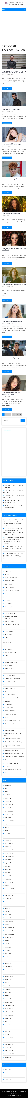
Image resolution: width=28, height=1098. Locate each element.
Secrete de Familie (10, 724)
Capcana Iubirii (9, 594)
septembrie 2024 (9, 859)
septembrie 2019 (9, 1054)
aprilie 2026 (8, 798)
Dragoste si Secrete (10, 607)
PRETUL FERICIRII (10, 711)
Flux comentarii (9, 1076)
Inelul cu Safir (8, 659)
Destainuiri (8, 600)
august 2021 (8, 979)
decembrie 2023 (9, 889)
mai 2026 (7, 795)
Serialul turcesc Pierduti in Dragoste (14, 742)
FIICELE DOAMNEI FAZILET (12, 625)
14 (13, 414)
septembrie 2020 (9, 1015)
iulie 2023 (7, 905)
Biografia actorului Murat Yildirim (11, 109)
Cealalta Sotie (8, 597)
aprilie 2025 (8, 837)
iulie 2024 (7, 866)
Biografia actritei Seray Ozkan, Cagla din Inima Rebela (14, 249)
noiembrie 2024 (9, 853)
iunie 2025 (7, 830)
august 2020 (8, 1018)
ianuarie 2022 (8, 963)
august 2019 (8, 1057)
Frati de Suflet (8, 634)
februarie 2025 (9, 843)
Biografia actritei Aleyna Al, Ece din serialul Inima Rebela (12, 393)
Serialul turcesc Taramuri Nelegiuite (14, 756)
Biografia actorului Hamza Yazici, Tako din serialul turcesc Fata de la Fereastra (14, 72)
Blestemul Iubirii (9, 584)
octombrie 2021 (9, 973)
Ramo (6, 717)
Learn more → (7, 88)
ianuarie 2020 (8, 1041)
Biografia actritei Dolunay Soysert (12, 321)
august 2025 (8, 824)
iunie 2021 (7, 986)
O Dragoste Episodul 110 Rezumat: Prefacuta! (12, 541)
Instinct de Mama (9, 665)
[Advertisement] (14, 26)
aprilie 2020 (8, 1031)
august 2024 (8, 863)
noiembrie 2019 (9, 1047)
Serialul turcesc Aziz (14, 96)
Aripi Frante (8, 574)
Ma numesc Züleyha (10, 682)
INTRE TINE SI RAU (10, 669)
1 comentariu (6, 215)
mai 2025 (7, 834)
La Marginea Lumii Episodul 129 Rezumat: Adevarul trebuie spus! (13, 532)
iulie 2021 (7, 983)
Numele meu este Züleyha (12, 698)
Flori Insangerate (9, 631)
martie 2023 (8, 918)
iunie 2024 (7, 869)
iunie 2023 (7, 908)
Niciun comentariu (7, 74)
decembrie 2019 (9, 1044)
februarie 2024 (9, 882)
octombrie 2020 (9, 1012)
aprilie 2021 (8, 992)
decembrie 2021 (9, 966)
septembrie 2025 (9, 821)
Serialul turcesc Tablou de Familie (14, 753)
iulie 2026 (7, 788)
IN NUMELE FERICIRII (10, 652)
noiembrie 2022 (9, 931)
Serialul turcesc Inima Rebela (15, 130)
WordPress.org (9, 1079)
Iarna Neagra (8, 649)
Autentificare (8, 1069)
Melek (6, 685)
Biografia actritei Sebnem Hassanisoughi (14, 284)
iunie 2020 (7, 1025)
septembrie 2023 (9, 898)
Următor (19, 414)
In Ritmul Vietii (9, 656)
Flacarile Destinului (10, 628)
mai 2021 (7, 989)
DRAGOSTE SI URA (10, 610)
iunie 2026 (7, 791)
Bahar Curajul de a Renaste (12, 577)
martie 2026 (8, 801)
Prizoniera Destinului (10, 714)
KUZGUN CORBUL (9, 672)
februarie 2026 (9, 804)
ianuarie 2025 (8, 846)
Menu (3, 9)
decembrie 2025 (9, 811)
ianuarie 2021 (8, 1002)
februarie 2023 (9, 921)
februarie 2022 (9, 960)
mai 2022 (7, 950)
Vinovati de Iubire (9, 773)
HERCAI (7, 646)
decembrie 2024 (9, 850)
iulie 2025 (7, 827)
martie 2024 (8, 879)
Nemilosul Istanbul (10, 694)
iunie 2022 (8, 947)
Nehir (6, 691)
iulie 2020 (7, 1021)
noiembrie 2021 (9, 970)
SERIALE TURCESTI (10, 727)
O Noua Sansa (8, 704)
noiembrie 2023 (9, 892)
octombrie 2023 (9, 895)
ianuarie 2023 (8, 924)
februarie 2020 (9, 1038)
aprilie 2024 (8, 876)
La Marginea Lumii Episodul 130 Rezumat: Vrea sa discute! (12, 523)
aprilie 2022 (8, 953)
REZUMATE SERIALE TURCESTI (13, 720)
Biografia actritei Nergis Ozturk (11, 179)
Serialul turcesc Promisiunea (12, 750)
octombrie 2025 (9, 817)
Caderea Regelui (9, 587)
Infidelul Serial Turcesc (11, 662)
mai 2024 (7, 872)
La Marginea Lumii (10, 675)
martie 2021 (8, 995)
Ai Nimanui (8, 571)
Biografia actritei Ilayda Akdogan (11, 144)
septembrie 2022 (9, 937)
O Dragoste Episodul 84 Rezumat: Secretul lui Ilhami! (12, 557)
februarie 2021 (9, 999)
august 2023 (8, 902)
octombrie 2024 (9, 856)
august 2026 (8, 785)
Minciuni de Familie (10, 688)
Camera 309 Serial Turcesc (12, 590)
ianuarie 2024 (8, 885)
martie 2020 (8, 1034)
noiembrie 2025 (9, 814)
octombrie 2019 (9, 1051)
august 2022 (8, 940)
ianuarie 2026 (8, 808)
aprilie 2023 (8, 915)
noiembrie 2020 (9, 1008)
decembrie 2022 (9, 927)
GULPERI (7, 638)
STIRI (6, 760)
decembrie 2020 (9, 1005)
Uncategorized (9, 766)
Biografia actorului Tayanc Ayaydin (12, 358)
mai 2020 (7, 1028)
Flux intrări (8, 1073)
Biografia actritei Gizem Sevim (11, 213)
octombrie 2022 (9, 934)
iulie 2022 (7, 944)
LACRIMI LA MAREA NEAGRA (12, 678)
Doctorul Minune (9, 603)
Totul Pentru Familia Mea (11, 763)
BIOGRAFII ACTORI (15, 55)
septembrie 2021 (9, 976)
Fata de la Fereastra (10, 613)
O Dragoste (8, 701)
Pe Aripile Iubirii (9, 707)
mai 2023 (7, 911)
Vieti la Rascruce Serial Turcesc (13, 769)
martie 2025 (8, 840)
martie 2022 (8, 957)
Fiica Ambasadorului (10, 621)
